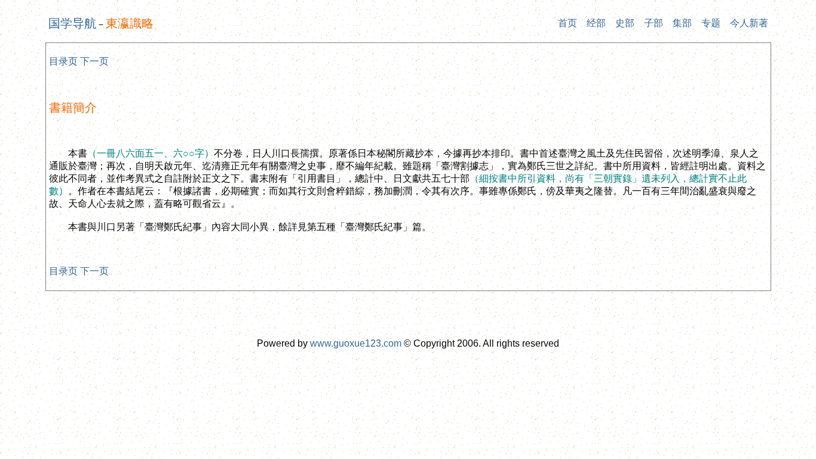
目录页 (63, 61)
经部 (596, 23)
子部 (653, 23)
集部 (682, 23)
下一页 (94, 61)
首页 (567, 23)
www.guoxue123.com (355, 343)
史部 (624, 23)
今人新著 (749, 23)
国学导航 (72, 23)
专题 (710, 23)
